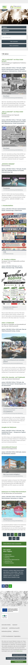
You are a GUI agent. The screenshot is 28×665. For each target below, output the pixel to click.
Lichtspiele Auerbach (9, 556)
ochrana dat (4, 628)
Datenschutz (19, 651)
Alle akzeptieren (18, 661)
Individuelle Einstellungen (19, 655)
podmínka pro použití (14, 628)
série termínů (5, 30)
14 (14, 538)
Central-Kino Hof (8, 561)
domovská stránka (6, 625)
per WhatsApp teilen (11, 586)
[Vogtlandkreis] (5, 6)
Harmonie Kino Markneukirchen (11, 559)
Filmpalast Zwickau (9, 563)
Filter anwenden (14, 41)
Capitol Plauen (7, 554)
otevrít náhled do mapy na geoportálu (12, 543)
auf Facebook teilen (3, 586)
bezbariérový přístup (6, 631)
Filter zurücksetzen (14, 45)
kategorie (4, 27)
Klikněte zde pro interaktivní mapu (11, 577)
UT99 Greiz (7, 558)
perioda (4, 33)
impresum (14, 625)
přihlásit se (15, 631)
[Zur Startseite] (16, 6)
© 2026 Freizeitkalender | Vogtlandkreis (11, 636)
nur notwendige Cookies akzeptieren (16, 658)
